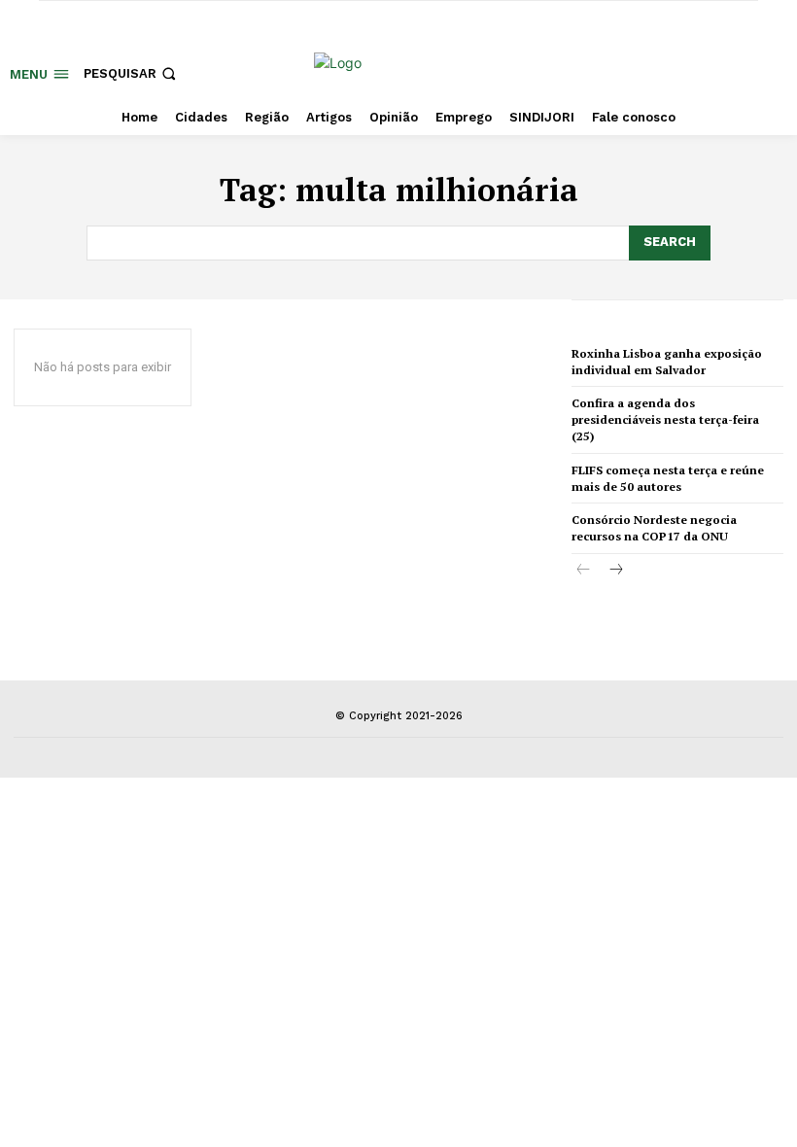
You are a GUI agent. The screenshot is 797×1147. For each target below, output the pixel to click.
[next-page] (615, 571)
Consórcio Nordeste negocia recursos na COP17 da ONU (654, 527)
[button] (132, 73)
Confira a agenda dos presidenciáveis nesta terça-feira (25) (665, 419)
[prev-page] (584, 571)
